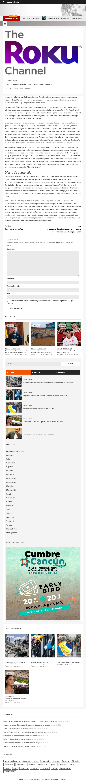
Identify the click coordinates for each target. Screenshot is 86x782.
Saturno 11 (10, 513)
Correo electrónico (14, 286)
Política (9, 502)
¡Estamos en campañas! (14, 227)
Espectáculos (11, 478)
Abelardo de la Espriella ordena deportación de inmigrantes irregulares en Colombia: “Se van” (16, 351)
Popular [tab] (37, 372)
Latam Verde (11, 482)
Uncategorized (11, 533)
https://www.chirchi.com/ (15, 542)
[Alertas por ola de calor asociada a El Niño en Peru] (14, 407)
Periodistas (10, 498)
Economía (26, 432)
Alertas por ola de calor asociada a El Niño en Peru (38, 409)
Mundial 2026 (11, 490)
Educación (10, 475)
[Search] (81, 24)
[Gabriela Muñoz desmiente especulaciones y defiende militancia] (14, 420)
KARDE (10, 88)
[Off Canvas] (4, 2)
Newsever (52, 779)
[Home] (5, 23)
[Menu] (10, 23)
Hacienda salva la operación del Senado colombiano (38, 435)
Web (8, 294)
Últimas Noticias (15, 348)
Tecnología (10, 521)
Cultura (8, 459)
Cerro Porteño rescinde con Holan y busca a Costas (20, 743)
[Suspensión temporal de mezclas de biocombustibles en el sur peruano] (14, 394)
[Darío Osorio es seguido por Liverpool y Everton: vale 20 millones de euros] (69, 334)
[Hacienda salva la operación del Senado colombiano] (14, 433)
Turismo (9, 525)
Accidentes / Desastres (15, 451)
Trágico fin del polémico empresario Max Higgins (19, 746)
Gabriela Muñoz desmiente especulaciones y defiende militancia (43, 422)
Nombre (10, 279)
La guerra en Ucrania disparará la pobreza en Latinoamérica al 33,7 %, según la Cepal (63, 229)
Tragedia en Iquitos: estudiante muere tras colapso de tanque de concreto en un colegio (41, 351)
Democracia (10, 463)
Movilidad (10, 486)
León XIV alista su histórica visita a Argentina (18, 739)
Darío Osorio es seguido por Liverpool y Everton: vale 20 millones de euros (68, 351)
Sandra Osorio (22, 354)
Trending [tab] (61, 372)
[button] (10, 23)
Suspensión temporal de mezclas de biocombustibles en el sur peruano (56, 18)
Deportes (9, 467)
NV (19, 666)
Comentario (11, 249)
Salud (8, 509)
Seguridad (10, 517)
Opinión (9, 494)
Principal (15, 80)
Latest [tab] (11, 372)
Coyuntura (9, 80)
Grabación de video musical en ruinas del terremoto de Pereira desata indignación (48, 382)
